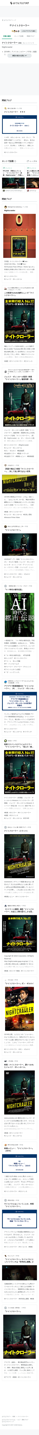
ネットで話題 (18, 36)
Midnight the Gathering (15, 207)
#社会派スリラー (10, 453)
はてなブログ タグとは (8, 1419)
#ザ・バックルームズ (11, 664)
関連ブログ (30, 36)
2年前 (17, 683)
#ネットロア (8, 658)
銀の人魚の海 (11, 108)
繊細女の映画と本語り (14, 905)
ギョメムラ (11, 1256)
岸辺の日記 (11, 1200)
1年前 (17, 465)
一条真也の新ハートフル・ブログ (17, 586)
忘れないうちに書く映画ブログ (17, 827)
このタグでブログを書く (29, 31)
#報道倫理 (20, 451)
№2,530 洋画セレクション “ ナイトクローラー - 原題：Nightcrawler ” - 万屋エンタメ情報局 (13, 173)
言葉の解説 (7, 36)
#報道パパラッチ (23, 453)
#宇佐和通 (26, 655)
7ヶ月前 (25, 207)
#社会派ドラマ (9, 456)
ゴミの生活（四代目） (14, 1308)
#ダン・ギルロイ (10, 451)
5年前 (24, 905)
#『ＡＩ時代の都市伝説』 (13, 655)
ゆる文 (10, 740)
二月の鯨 (10, 1061)
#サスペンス (28, 361)
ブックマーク (7, 168)
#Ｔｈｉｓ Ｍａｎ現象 (12, 661)
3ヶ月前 (19, 108)
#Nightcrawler (24, 445)
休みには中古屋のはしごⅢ (15, 526)
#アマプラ (7, 1377)
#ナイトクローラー (10, 152)
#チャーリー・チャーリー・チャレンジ (17, 667)
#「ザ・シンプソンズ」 (12, 672)
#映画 (6, 512)
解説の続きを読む (18, 55)
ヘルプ (18, 1419)
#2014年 (26, 818)
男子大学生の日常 (13, 1145)
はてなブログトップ (8, 1421)
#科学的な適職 (24, 1299)
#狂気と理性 (27, 514)
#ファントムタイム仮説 (12, 669)
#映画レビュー (21, 456)
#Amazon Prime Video (12, 517)
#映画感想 (30, 456)
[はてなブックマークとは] (15, 161)
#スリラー (13, 812)
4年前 (29, 827)
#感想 (6, 361)
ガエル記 (10, 980)
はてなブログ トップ (10, 20)
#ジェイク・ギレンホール (13, 279)
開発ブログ (25, 1419)
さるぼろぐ (11, 465)
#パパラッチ (27, 732)
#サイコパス (23, 1247)
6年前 (24, 1308)
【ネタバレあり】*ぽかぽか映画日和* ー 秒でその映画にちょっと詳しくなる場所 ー (21, 370)
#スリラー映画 (15, 971)
